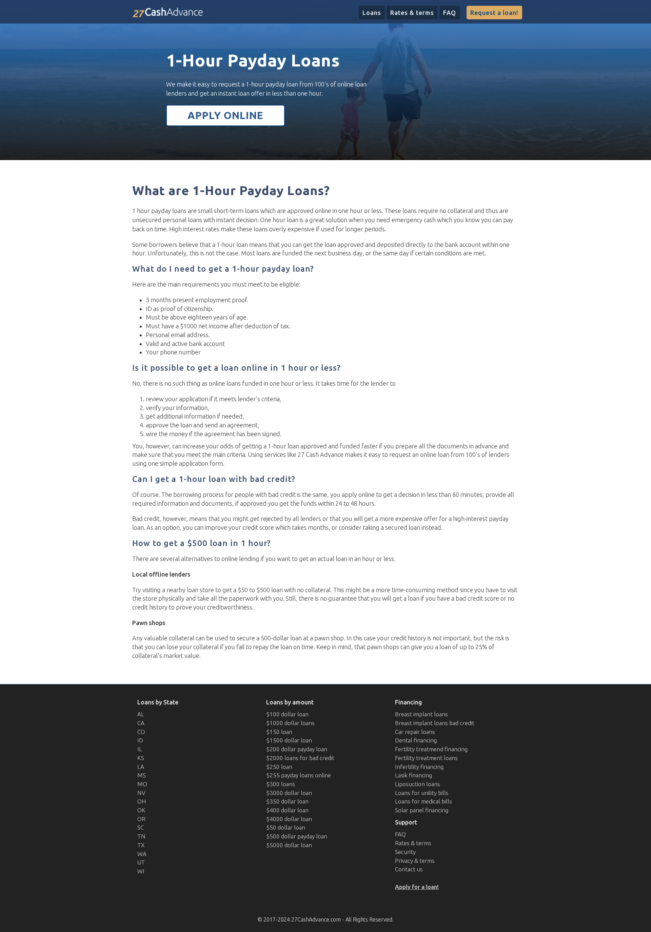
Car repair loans (415, 732)
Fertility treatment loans (426, 758)
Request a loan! (494, 12)
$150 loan (279, 732)
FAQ (449, 12)
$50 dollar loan (285, 827)
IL (139, 749)
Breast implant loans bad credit (434, 723)
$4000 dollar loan (289, 819)
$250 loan (279, 766)
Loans (371, 12)
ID (140, 740)
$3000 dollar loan (289, 793)
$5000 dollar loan (289, 845)
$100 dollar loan (287, 714)
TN (141, 836)
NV (141, 793)
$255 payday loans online (298, 775)
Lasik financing (413, 775)
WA (141, 854)
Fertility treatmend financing (431, 749)
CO (141, 732)
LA (140, 766)
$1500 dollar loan (289, 740)
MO (142, 784)
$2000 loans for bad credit (300, 758)
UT (141, 862)
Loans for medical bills (423, 801)
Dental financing (416, 740)
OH (141, 801)
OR (141, 819)
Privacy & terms (415, 860)
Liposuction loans (417, 784)
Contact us (409, 869)
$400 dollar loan (287, 810)
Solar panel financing (421, 810)
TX (140, 845)
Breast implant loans (421, 714)
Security (405, 852)
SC (140, 827)
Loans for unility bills (422, 793)
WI (140, 871)
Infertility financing (419, 766)
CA (140, 723)
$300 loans (280, 784)
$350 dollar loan (287, 801)
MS (141, 775)
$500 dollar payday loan (296, 836)
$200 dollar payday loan (296, 749)
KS (140, 758)
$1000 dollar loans (290, 723)
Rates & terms (412, 12)
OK (141, 810)
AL (140, 714)
